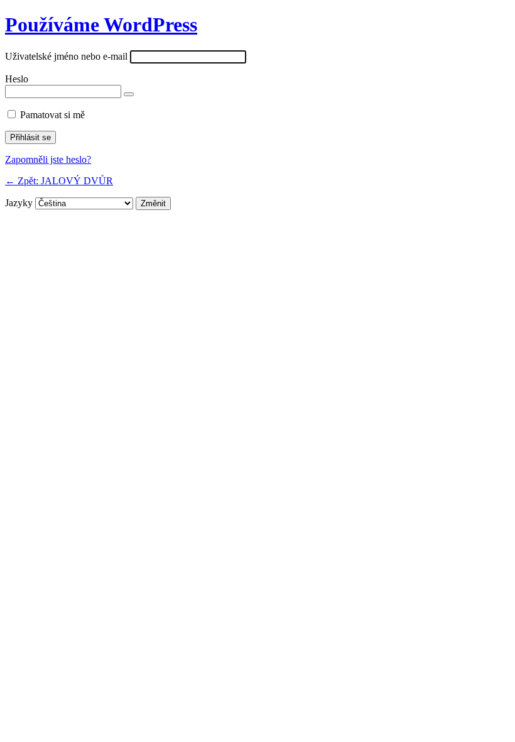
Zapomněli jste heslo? (48, 159)
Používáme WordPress (101, 24)
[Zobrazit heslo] (129, 94)
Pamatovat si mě (52, 114)
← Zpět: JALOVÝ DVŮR (59, 180)
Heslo (16, 79)
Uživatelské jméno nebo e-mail (66, 56)
